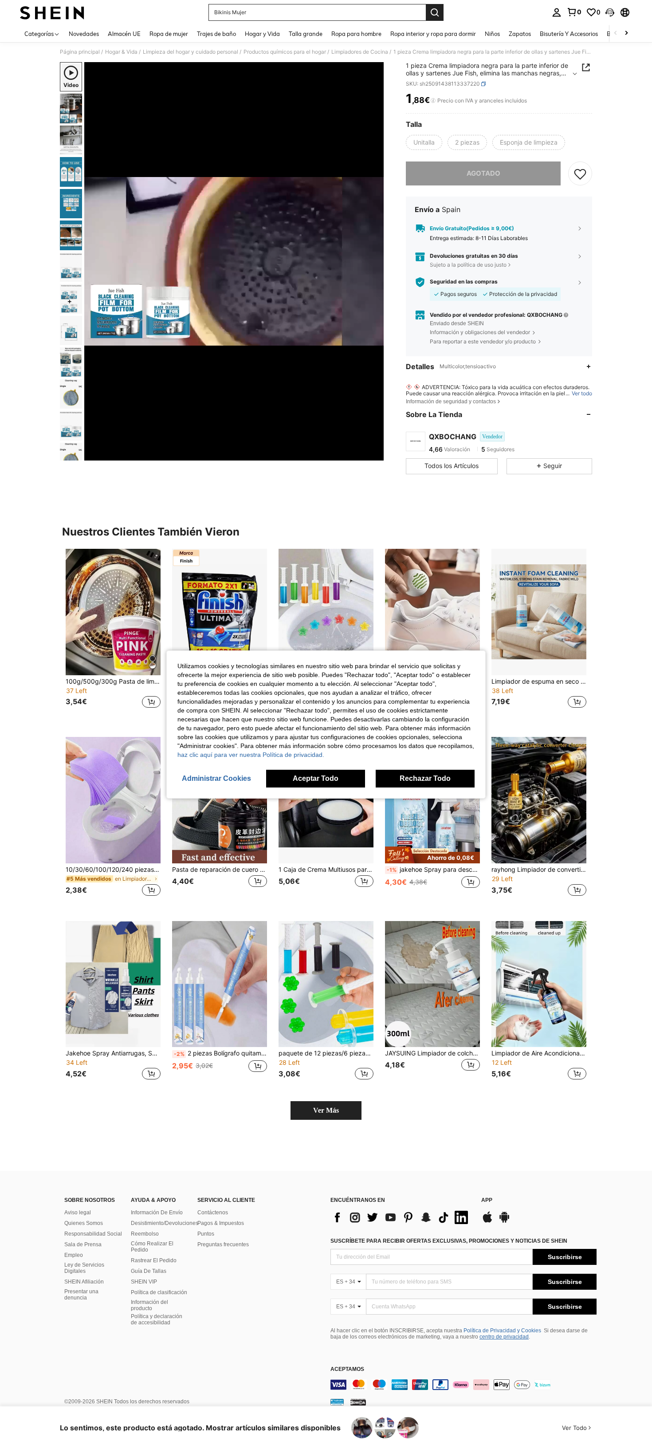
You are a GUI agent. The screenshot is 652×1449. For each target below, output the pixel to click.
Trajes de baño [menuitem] (216, 33)
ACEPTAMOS (347, 1369)
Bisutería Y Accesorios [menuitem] (569, 33)
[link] (573, 12)
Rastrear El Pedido (154, 1260)
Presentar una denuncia (81, 1294)
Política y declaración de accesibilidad (156, 1319)
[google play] (504, 1221)
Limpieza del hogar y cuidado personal (190, 52)
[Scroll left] (616, 33)
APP (486, 1200)
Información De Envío (157, 1212)
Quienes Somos (83, 1223)
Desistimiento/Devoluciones (164, 1223)
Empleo (73, 1255)
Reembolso (145, 1234)
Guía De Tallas (148, 1271)
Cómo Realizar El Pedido (152, 1246)
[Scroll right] (626, 33)
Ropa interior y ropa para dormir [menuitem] (433, 33)
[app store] (487, 1221)
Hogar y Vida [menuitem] (262, 33)
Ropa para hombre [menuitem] (356, 33)
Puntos (205, 1234)
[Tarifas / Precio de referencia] (433, 101)
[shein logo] (52, 12)
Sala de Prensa (83, 1244)
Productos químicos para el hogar (285, 52)
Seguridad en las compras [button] (464, 282)
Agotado (483, 173)
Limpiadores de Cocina (359, 52)
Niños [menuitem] (492, 33)
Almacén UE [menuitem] (124, 33)
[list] (401, 1217)
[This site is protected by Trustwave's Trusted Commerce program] (337, 1402)
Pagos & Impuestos (220, 1223)
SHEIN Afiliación (84, 1282)
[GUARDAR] (580, 173)
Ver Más (326, 1110)
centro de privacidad (504, 1337)
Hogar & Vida (121, 52)
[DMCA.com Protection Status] (358, 1402)
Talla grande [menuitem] (305, 33)
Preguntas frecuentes (223, 1244)
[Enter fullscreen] (374, 453)
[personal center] (556, 12)
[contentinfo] (463, 1384)
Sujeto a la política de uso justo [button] (468, 264)
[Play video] (234, 261)
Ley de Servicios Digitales (84, 1268)
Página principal (80, 52)
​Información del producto (149, 1305)
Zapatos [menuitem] (520, 33)
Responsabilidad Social (93, 1234)
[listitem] (113, 633)
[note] (432, 855)
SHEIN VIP (144, 1282)
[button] (610, 12)
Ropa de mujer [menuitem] (168, 33)
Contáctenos (212, 1212)
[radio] (424, 142)
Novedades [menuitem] (84, 33)
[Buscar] (435, 12)
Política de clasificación (159, 1292)
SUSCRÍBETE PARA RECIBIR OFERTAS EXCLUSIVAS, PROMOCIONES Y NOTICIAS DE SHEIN (448, 1241)
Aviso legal (77, 1212)
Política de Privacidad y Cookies (502, 1330)
